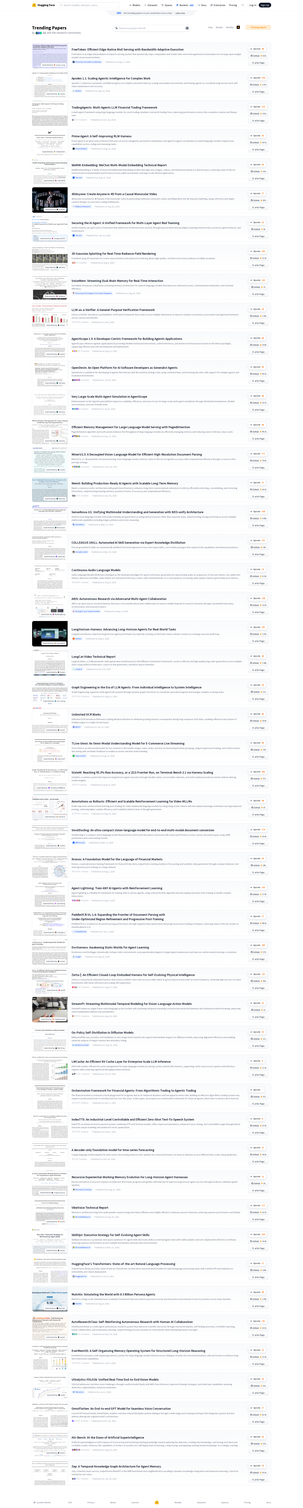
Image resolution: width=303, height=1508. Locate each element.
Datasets (152, 5)
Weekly (219, 27)
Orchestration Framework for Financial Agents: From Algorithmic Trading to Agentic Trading (134, 1090)
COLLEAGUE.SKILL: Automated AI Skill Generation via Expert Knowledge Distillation (128, 542)
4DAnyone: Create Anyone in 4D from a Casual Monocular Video (114, 194)
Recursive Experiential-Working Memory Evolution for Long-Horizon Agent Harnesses (130, 1177)
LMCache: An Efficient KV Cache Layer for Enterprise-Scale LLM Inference (121, 1061)
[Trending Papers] (238, 27)
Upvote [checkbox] (258, 48)
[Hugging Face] (157, 1502)
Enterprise (219, 5)
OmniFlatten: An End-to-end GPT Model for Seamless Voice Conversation (121, 1408)
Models (136, 5)
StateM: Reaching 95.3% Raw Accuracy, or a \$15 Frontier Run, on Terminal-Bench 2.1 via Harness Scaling (142, 772)
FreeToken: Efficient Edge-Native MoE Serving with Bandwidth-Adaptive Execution (128, 49)
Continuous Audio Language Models (96, 570)
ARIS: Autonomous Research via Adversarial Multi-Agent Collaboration (119, 599)
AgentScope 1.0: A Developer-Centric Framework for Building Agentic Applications (127, 339)
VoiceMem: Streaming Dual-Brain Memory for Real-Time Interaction (117, 281)
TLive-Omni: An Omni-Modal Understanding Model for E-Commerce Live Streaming (128, 743)
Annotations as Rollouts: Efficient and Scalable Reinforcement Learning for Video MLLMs (132, 801)
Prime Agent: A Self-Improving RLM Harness (102, 136)
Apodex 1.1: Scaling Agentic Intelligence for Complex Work (111, 78)
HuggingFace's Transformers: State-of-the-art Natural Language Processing (123, 1264)
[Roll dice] (187, 28)
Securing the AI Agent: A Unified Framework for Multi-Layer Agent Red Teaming (125, 223)
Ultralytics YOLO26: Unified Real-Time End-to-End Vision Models (115, 1379)
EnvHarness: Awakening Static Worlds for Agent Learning (110, 947)
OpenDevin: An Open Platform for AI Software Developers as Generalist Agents (125, 368)
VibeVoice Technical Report (90, 1207)
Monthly (229, 27)
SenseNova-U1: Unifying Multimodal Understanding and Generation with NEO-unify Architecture (137, 512)
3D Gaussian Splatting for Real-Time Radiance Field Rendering (114, 253)
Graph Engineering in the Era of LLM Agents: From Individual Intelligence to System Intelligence (137, 687)
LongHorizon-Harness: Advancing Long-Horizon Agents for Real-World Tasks (124, 629)
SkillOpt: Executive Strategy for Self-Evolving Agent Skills (111, 1235)
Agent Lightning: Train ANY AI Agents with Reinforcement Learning (117, 888)
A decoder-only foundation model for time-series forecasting (113, 1150)
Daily (210, 27)
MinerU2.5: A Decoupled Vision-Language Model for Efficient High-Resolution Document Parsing (137, 454)
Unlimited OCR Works (86, 714)
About (113, 1502)
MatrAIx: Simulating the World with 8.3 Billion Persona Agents (113, 1294)
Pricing (233, 5)
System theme (44, 1502)
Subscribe (180, 13)
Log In (252, 5)
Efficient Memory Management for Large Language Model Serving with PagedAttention (131, 427)
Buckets (186, 5)
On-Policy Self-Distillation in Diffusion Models (103, 1032)
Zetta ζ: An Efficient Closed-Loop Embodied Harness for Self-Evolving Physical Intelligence (133, 975)
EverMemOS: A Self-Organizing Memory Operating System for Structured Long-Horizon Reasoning (138, 1351)
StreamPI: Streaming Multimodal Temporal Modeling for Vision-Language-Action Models (132, 1004)
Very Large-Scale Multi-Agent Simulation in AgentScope (109, 396)
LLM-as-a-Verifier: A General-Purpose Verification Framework (113, 310)
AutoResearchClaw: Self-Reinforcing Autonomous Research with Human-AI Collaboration (132, 1322)
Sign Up (265, 5)
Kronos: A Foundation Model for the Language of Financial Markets (117, 859)
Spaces (168, 5)
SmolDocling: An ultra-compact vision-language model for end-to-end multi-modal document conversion (143, 830)
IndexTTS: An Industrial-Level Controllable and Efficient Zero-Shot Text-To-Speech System (133, 1119)
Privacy (90, 1502)
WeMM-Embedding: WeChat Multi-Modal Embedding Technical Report (119, 165)
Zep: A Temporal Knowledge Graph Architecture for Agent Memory (116, 1466)
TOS (70, 1502)
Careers (135, 1502)
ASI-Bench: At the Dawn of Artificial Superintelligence (108, 1437)
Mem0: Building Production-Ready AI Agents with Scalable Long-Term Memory (125, 483)
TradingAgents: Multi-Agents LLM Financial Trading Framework (114, 107)
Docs (203, 5)
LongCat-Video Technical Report (93, 657)
